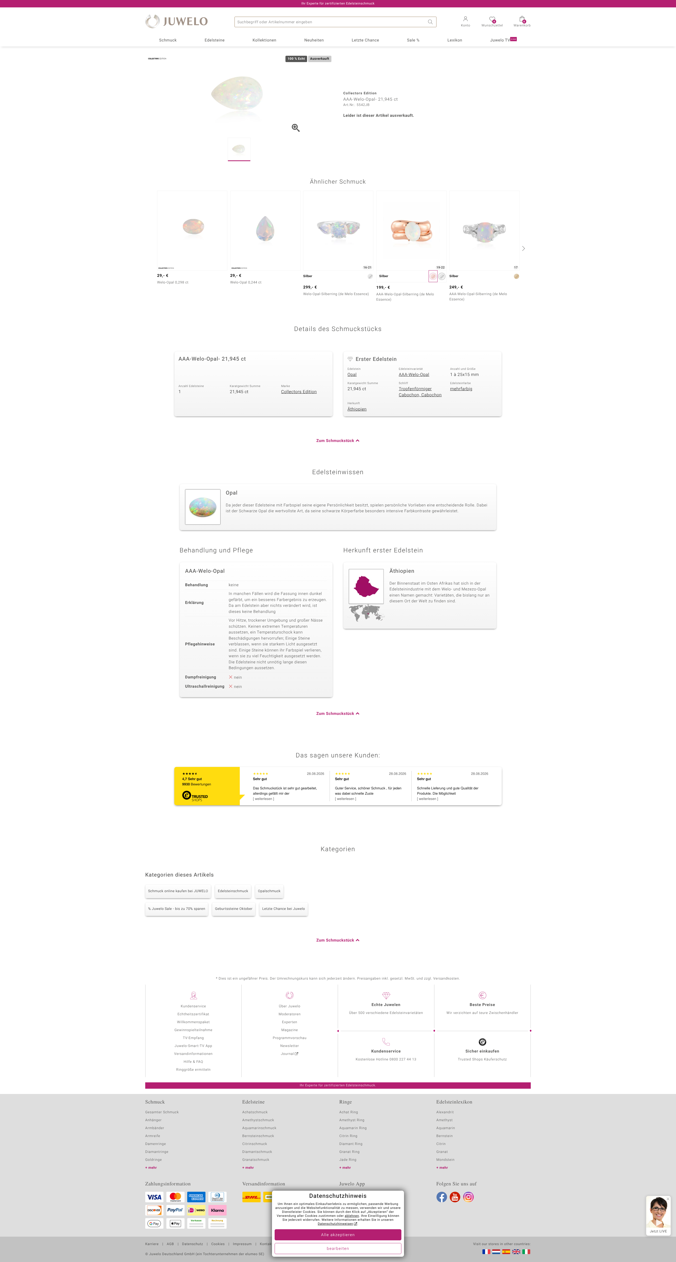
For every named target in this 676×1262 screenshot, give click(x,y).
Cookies (218, 1244)
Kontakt (266, 1244)
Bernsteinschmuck (258, 1136)
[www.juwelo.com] (516, 1251)
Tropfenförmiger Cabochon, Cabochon (420, 392)
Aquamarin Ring (353, 1128)
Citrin (441, 1144)
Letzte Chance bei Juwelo (283, 908)
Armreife (152, 1136)
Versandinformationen (193, 1053)
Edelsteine (215, 40)
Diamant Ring (351, 1144)
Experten (289, 1022)
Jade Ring (347, 1159)
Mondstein (445, 1159)
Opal (352, 374)
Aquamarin (445, 1128)
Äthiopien (357, 409)
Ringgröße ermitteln (193, 1069)
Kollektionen (264, 40)
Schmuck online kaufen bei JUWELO (178, 891)
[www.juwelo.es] (506, 1251)
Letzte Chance (365, 40)
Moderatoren (290, 1014)
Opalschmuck (269, 891)
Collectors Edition (299, 392)
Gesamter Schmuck (162, 1112)
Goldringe (153, 1159)
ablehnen (352, 1216)
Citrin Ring (348, 1136)
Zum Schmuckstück (335, 441)
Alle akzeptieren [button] (338, 1235)
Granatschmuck (256, 1159)
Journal (287, 1053)
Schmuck (168, 40)
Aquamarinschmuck (259, 1128)
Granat (442, 1151)
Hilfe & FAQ (193, 1061)
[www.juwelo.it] (526, 1251)
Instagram (468, 1197)
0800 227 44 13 (402, 1059)
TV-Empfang (193, 1038)
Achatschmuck (255, 1112)
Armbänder (154, 1128)
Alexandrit (445, 1112)
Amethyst (444, 1120)
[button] (465, 22)
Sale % (413, 40)
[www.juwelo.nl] (496, 1251)
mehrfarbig (461, 389)
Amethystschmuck (258, 1120)
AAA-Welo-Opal (414, 374)
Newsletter (289, 1046)
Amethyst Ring (351, 1120)
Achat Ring (348, 1112)
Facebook (441, 1197)
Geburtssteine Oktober (233, 908)
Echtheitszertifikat (193, 1014)
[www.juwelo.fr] (486, 1251)
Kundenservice (193, 1006)
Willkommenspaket (193, 1022)
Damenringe (155, 1144)
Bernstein (444, 1136)
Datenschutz (192, 1244)
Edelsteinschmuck (233, 891)
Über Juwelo (289, 1006)
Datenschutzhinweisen (335, 1224)
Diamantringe (156, 1151)
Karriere (152, 1244)
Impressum (242, 1244)
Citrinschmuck (254, 1144)
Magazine (289, 1030)
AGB (170, 1244)
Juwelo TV (503, 40)
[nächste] (522, 248)
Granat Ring (349, 1151)
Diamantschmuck (257, 1151)
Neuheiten (314, 40)
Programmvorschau (290, 1038)
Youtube (455, 1197)
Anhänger (153, 1120)
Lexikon (455, 40)
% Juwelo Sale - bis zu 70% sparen (176, 908)
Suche (431, 22)
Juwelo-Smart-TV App (193, 1046)
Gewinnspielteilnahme (193, 1030)
